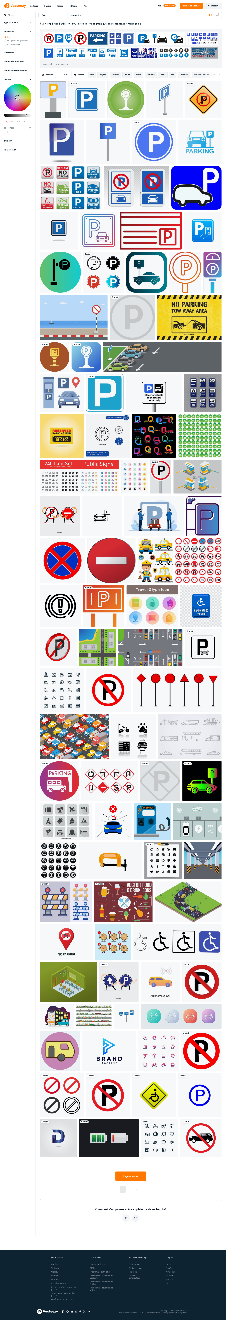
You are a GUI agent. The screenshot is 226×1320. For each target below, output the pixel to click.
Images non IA (13, 44)
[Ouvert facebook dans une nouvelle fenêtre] (63, 1311)
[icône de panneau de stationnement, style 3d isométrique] (164, 99)
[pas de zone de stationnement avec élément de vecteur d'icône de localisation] (66, 942)
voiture (115, 74)
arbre (138, 74)
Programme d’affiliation (100, 1272)
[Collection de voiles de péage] (197, 476)
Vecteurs (34, 6)
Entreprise (56, 1275)
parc (92, 74)
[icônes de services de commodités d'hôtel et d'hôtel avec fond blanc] (62, 690)
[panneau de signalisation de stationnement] (160, 476)
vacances (184, 74)
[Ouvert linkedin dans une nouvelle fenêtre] (72, 1311)
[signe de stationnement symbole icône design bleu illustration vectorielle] (154, 142)
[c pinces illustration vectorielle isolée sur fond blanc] (110, 860)
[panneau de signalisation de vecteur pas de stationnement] (201, 1051)
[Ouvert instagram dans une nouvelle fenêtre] (67, 1311)
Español (169, 1268)
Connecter (213, 5)
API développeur (58, 1283)
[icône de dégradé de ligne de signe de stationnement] (99, 231)
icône (162, 74)
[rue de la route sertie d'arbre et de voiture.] (94, 1016)
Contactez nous (135, 1268)
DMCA (92, 1268)
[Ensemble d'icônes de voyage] (66, 821)
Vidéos (60, 6)
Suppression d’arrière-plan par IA (63, 1294)
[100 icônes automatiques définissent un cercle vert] (200, 436)
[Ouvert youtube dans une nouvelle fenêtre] (89, 1311)
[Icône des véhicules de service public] (190, 736)
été (172, 74)
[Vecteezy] (15, 5)
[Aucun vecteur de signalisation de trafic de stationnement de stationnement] (189, 317)
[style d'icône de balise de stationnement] (185, 272)
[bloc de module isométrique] (74, 736)
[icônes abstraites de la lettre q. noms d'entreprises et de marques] (154, 436)
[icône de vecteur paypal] (151, 231)
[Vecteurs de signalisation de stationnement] (71, 188)
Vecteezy (55, 1268)
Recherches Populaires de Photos (101, 1282)
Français (169, 1279)
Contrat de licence (98, 1264)
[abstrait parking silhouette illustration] (103, 272)
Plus (85, 6)
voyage (102, 74)
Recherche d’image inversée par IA (63, 1288)
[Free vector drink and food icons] (123, 901)
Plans (160, 5)
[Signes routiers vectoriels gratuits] (109, 781)
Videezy (54, 1272)
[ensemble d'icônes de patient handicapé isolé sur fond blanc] (177, 942)
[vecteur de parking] (203, 860)
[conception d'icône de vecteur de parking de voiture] (146, 272)
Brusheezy (56, 1264)
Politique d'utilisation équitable (175, 1312)
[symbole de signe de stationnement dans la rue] (104, 393)
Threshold (9, 127)
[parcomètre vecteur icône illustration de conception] (212, 272)
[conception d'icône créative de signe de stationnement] (54, 357)
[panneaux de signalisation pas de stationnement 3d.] (58, 647)
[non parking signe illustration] (202, 982)
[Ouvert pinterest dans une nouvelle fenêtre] (76, 1311)
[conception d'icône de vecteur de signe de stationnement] (204, 516)
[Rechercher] (210, 15)
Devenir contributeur (134, 1276)
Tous (9, 37)
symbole (151, 74)
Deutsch (169, 1275)
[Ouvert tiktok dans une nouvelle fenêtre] (80, 1311)
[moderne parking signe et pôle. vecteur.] (108, 142)
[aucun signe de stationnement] (111, 560)
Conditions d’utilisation (128, 1312)
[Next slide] (217, 75)
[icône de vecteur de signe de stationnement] (53, 99)
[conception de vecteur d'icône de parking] (203, 647)
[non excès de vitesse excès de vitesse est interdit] (113, 821)
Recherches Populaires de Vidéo (101, 1289)
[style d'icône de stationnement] (103, 606)
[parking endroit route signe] (132, 317)
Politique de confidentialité (150, 1312)
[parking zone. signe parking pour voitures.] (102, 516)
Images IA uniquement (17, 40)
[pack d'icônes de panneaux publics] (79, 476)
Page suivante (130, 1176)
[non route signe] (160, 781)
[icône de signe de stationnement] (62, 142)
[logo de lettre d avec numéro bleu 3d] (58, 1138)
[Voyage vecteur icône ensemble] (152, 606)
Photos (47, 6)
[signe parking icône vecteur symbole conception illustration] (60, 606)
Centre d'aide (135, 1264)
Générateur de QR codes (62, 1299)
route (127, 74)
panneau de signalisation (205, 74)
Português (170, 1272)
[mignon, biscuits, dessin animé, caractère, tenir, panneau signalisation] (113, 942)
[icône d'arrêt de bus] (126, 1016)
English (169, 1264)
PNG (65, 74)
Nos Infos (133, 1272)
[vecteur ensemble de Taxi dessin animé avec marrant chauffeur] (155, 560)
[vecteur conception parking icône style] (59, 781)
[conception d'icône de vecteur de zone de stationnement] (60, 272)
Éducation (55, 1279)
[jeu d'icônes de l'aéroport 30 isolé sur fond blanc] (134, 476)
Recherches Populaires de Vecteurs (101, 1276)
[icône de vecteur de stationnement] (202, 781)
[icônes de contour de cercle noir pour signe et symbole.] (58, 860)
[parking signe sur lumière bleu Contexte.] (86, 99)
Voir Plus (205, 53)
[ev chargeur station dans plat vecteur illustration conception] (152, 821)
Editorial (73, 6)
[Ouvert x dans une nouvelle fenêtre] (84, 1311)
